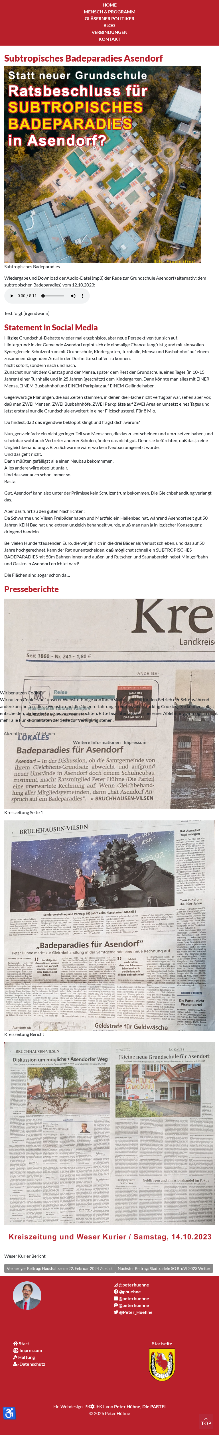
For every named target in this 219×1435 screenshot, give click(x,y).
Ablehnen (45, 733)
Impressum (135, 742)
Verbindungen (109, 32)
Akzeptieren (16, 733)
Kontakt (110, 39)
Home (110, 4)
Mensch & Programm (109, 11)
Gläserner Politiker (109, 18)
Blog (109, 25)
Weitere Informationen (97, 742)
